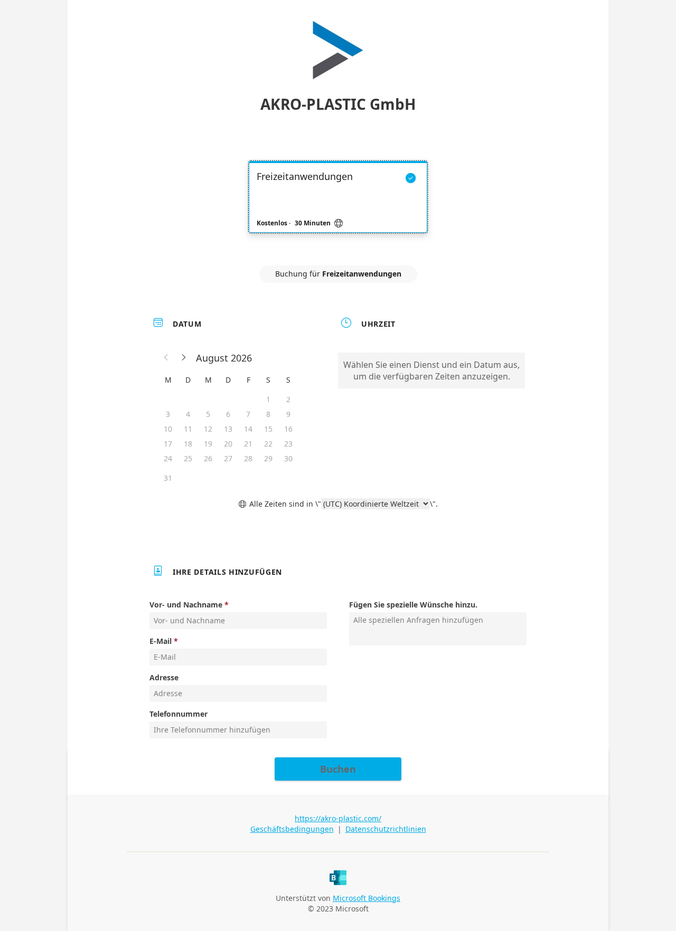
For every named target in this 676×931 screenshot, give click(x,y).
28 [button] (248, 458)
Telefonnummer (178, 714)
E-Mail (160, 641)
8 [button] (268, 414)
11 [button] (188, 429)
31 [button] (168, 478)
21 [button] (248, 444)
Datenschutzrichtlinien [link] (385, 829)
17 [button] (168, 444)
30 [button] (288, 458)
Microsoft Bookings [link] (366, 898)
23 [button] (288, 444)
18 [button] (188, 444)
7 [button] (248, 414)
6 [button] (228, 414)
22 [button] (268, 444)
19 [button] (208, 444)
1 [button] (268, 399)
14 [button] (248, 429)
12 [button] (208, 429)
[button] (166, 358)
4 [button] (188, 414)
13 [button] (228, 429)
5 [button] (208, 414)
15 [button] (268, 429)
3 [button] (168, 414)
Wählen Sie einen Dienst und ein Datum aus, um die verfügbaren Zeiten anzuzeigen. (431, 370)
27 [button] (228, 458)
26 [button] (208, 458)
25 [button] (188, 458)
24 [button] (168, 458)
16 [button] (288, 429)
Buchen (338, 769)
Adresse (164, 677)
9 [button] (288, 414)
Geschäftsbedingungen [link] (292, 829)
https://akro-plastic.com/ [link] (338, 818)
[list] (338, 206)
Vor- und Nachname (185, 605)
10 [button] (168, 429)
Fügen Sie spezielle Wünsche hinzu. (413, 605)
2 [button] (288, 399)
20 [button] (228, 444)
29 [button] (268, 458)
